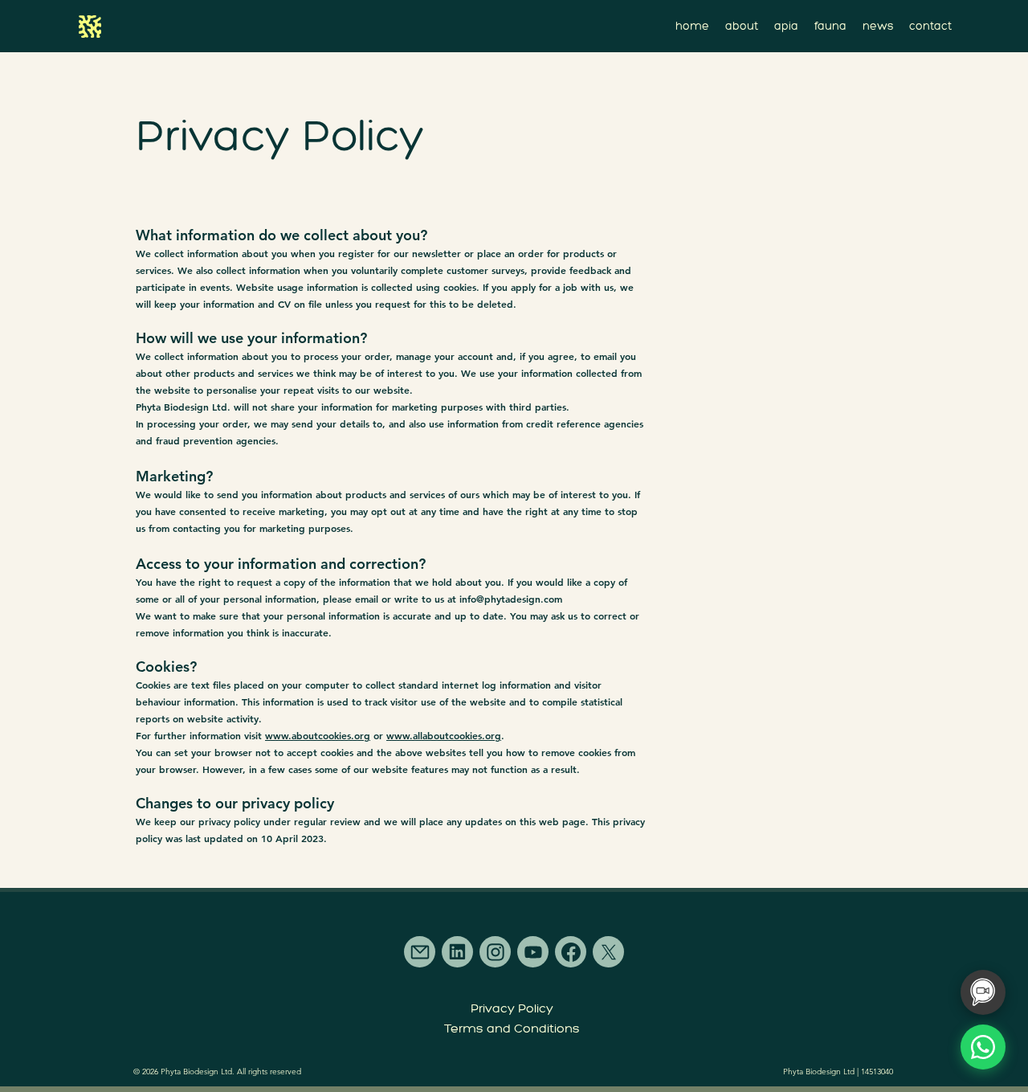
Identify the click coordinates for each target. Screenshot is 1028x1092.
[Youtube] (533, 951)
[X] (608, 951)
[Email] (419, 951)
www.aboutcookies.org (317, 735)
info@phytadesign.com (510, 598)
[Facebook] (570, 951)
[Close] (91, 26)
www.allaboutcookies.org (443, 735)
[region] (91, 26)
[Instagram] (495, 951)
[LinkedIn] (457, 951)
